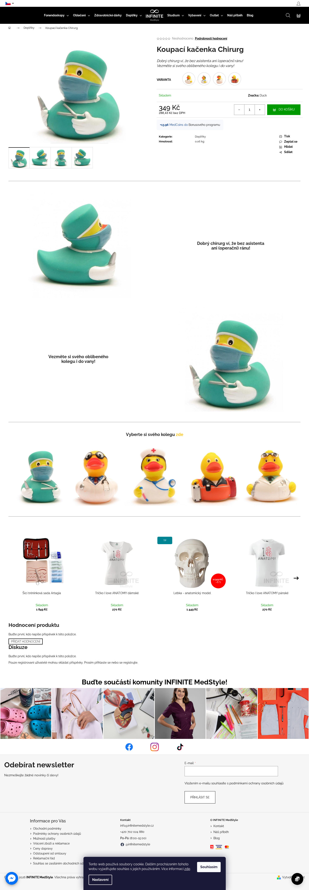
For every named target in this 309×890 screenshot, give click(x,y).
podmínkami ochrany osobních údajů (256, 783)
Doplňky (200, 136)
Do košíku (287, 109)
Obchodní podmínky (47, 828)
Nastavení (100, 880)
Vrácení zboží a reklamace (51, 843)
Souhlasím (208, 867)
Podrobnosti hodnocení (211, 38)
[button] (11, 878)
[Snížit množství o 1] (239, 110)
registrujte (130, 662)
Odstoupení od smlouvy (49, 853)
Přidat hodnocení (25, 641)
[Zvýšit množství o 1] (260, 110)
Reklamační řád (44, 858)
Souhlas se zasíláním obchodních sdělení (61, 863)
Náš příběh (221, 832)
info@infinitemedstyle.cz (137, 825)
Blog (216, 838)
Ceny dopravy (43, 848)
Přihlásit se (200, 797)
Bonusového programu (204, 124)
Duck (263, 95)
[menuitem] (56, 15)
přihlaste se (103, 662)
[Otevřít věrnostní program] (297, 879)
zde (187, 869)
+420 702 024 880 (132, 831)
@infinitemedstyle (138, 844)
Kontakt (218, 826)
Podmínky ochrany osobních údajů (57, 833)
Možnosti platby (44, 838)
